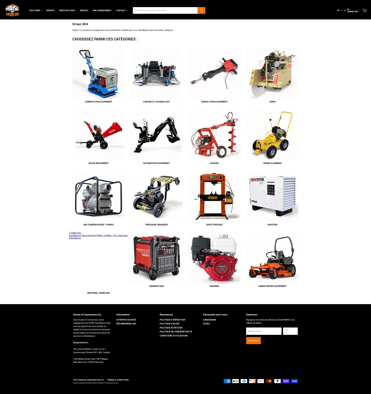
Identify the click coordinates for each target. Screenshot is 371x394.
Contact (121, 10)
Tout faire (34, 10)
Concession (209, 319)
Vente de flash (67, 10)
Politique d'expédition (172, 319)
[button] (339, 10)
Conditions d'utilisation (174, 335)
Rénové (50, 10)
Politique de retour (171, 327)
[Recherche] (201, 10)
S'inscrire (253, 340)
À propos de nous (126, 319)
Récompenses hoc (126, 323)
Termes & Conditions (118, 379)
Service (84, 10)
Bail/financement (102, 10)
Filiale (206, 323)
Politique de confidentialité (176, 331)
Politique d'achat (170, 323)
